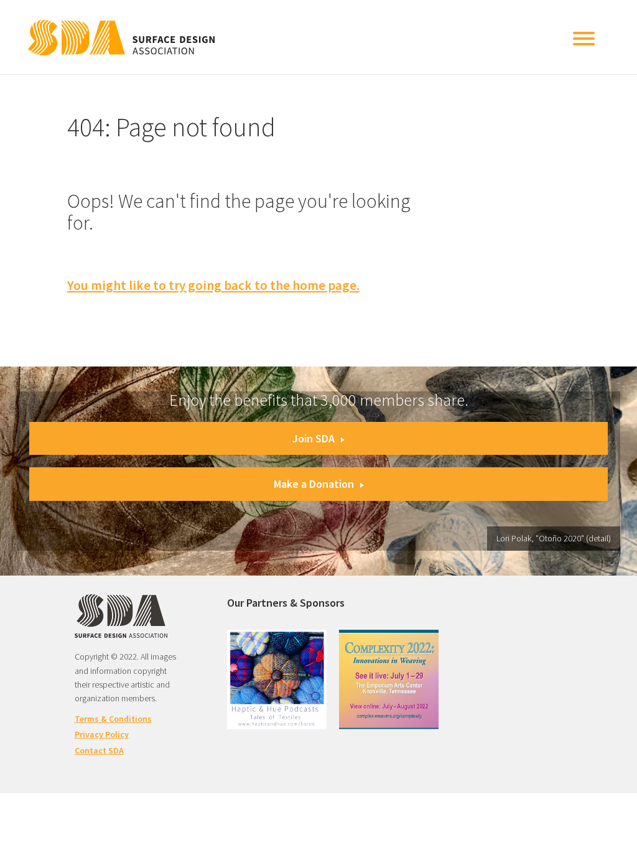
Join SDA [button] (313, 438)
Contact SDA (99, 750)
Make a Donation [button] (314, 484)
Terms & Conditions (113, 718)
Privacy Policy (102, 734)
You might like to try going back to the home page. (213, 285)
